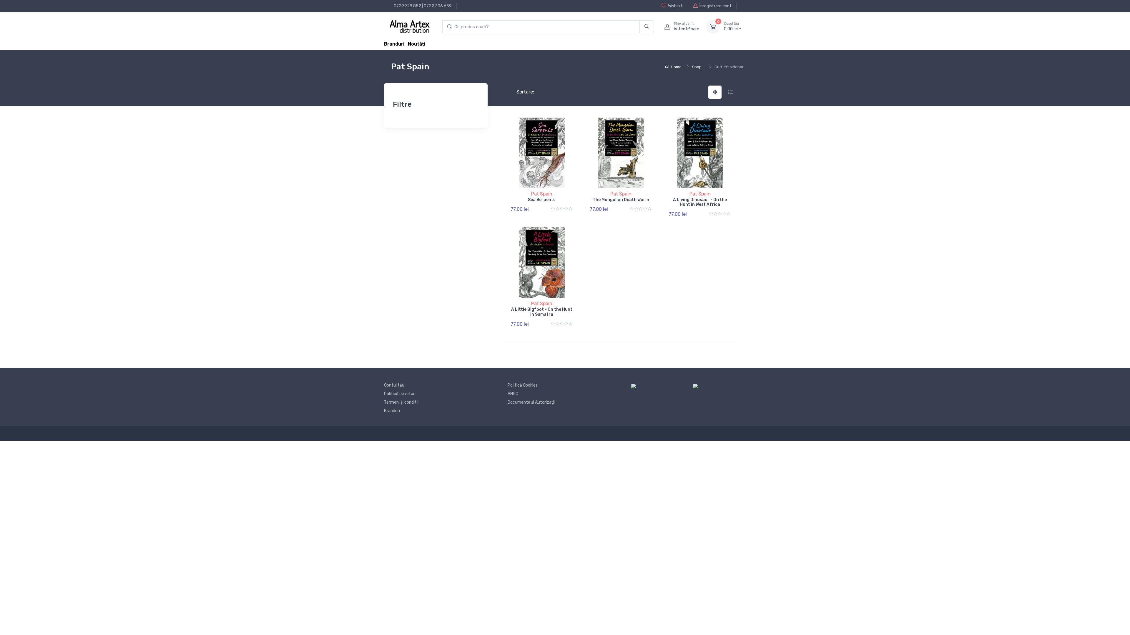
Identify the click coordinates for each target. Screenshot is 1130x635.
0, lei (731, 26)
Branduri (394, 44)
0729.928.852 (407, 6)
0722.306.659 (438, 6)
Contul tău (394, 385)
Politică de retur (399, 393)
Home (676, 67)
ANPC (513, 393)
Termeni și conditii (401, 402)
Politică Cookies (523, 385)
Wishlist (675, 6)
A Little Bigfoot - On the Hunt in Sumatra (541, 312)
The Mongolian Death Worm (621, 199)
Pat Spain (541, 194)
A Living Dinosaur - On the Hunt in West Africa (700, 202)
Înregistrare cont (715, 6)
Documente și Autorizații (531, 402)
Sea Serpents (542, 199)
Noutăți (416, 44)
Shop (697, 67)
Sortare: (520, 92)
